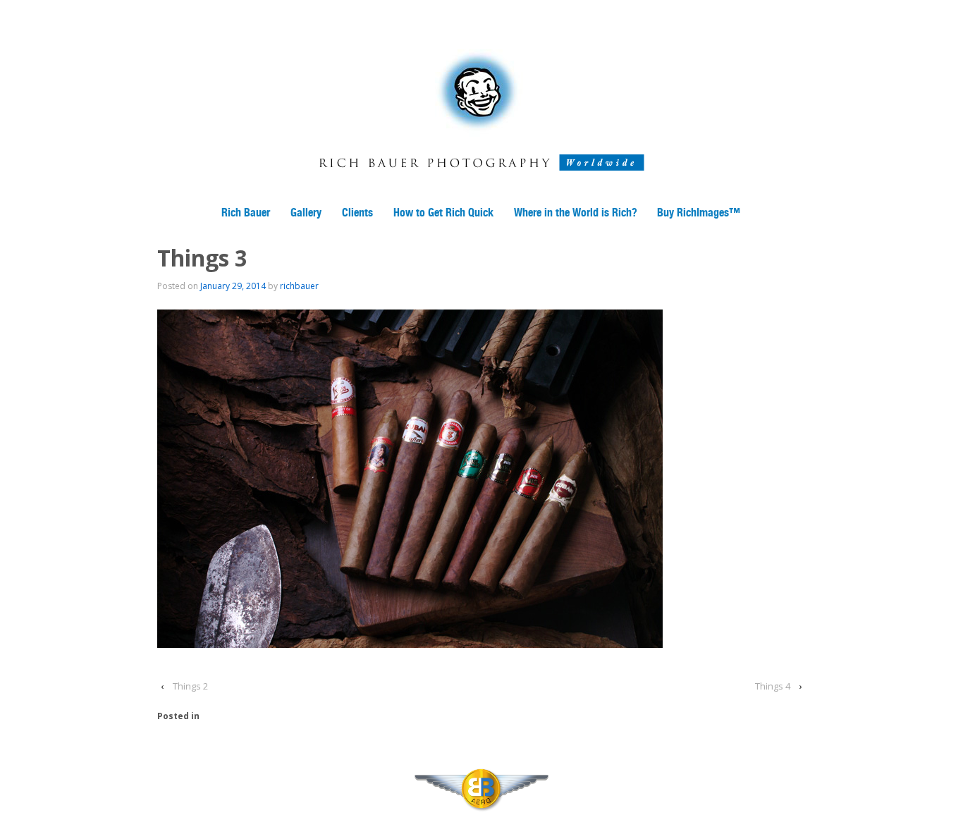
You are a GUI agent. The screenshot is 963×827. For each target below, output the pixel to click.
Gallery (305, 212)
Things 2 (190, 686)
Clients (357, 212)
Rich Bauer (245, 212)
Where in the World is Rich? (575, 212)
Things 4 (772, 686)
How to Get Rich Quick (443, 212)
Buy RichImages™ (698, 212)
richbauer (299, 286)
